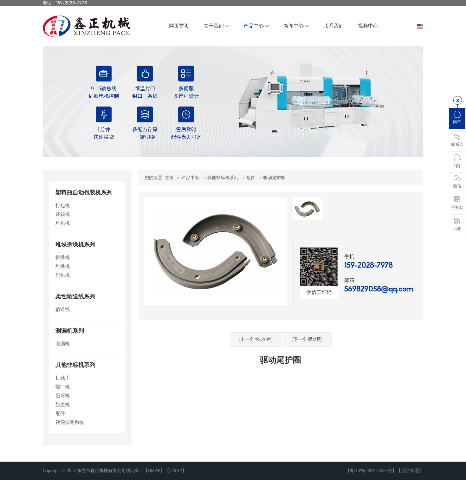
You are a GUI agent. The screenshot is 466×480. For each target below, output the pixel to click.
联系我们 (333, 26)
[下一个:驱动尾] (307, 339)
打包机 (62, 205)
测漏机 (62, 343)
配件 (60, 413)
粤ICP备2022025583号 (371, 470)
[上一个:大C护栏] (256, 339)
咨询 (457, 122)
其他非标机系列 (75, 365)
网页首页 (179, 26)
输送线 (62, 309)
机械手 (62, 377)
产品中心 (253, 26)
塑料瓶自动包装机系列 (84, 192)
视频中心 (368, 26)
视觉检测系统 (69, 422)
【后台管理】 (410, 470)
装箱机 (62, 214)
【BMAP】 (154, 470)
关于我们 (214, 26)
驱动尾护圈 (274, 177)
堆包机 (62, 223)
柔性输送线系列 (75, 296)
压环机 (62, 395)
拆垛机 (62, 257)
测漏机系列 (69, 331)
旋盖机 (62, 404)
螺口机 (62, 386)
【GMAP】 (175, 470)
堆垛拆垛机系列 (75, 244)
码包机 (62, 275)
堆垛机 (62, 266)
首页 (169, 177)
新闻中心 (293, 26)
